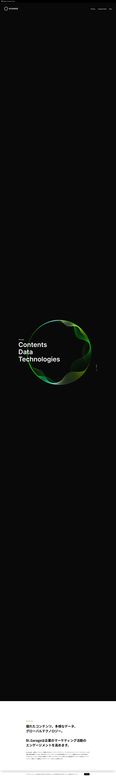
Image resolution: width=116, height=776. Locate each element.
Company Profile (102, 9)
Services (93, 9)
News (110, 9)
